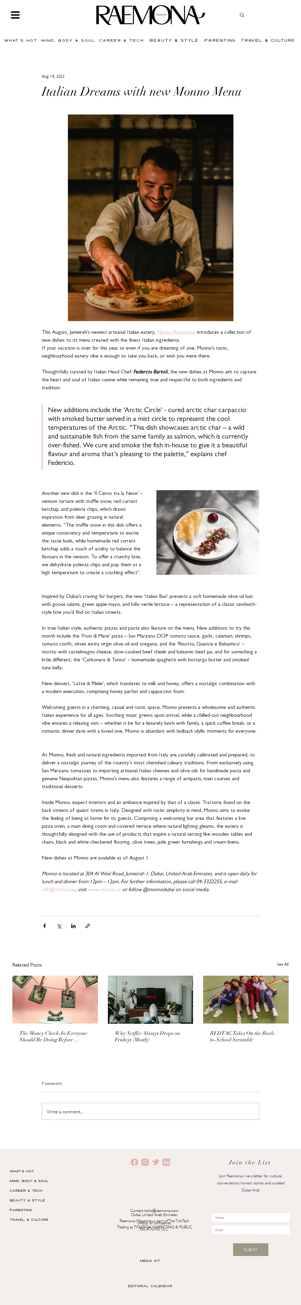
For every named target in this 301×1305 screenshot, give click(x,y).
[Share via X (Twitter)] (59, 926)
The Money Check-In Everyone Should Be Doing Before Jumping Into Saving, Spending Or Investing (54, 1037)
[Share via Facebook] (44, 926)
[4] (166, 1162)
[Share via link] (88, 926)
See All (283, 965)
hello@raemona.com (161, 1210)
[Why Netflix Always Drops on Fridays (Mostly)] (150, 1000)
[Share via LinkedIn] (73, 926)
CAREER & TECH (26, 1190)
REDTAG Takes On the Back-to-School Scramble (243, 1037)
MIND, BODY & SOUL (29, 1181)
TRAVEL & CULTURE (29, 1219)
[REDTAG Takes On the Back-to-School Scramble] (246, 1000)
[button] (15, 15)
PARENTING (21, 1210)
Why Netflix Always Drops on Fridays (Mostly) (147, 1037)
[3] (155, 1162)
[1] (145, 1162)
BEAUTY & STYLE (27, 1200)
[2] (134, 1162)
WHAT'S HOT (22, 1171)
